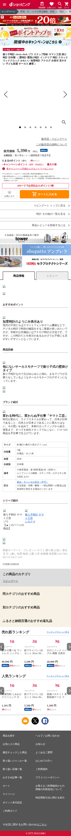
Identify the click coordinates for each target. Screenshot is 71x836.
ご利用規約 (42, 769)
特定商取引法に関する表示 (50, 797)
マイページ (9, 794)
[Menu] (4, 4)
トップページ (8, 11)
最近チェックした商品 (15, 752)
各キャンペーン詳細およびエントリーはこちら (29, 168)
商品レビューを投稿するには (48, 225)
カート (6, 786)
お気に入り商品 (11, 744)
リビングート (10, 581)
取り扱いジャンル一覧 (15, 760)
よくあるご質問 (44, 752)
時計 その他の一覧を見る (50, 214)
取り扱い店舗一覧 (12, 769)
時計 (62, 11)
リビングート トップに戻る (49, 205)
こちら (43, 824)
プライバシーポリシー (48, 777)
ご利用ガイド (10, 811)
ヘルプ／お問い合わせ (48, 735)
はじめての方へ (44, 760)
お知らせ (40, 744)
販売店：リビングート (54, 139)
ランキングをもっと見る (58, 632)
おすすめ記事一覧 (12, 777)
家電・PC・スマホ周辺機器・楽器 (37, 11)
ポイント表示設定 (12, 802)
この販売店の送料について (51, 144)
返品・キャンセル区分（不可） (32, 482)
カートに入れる (44, 194)
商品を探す (9, 735)
